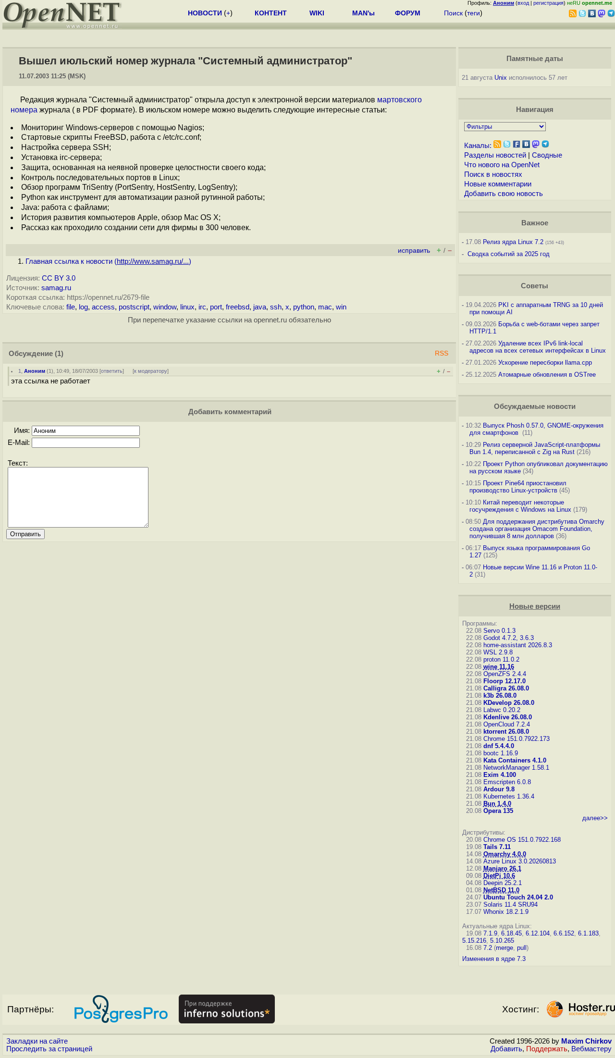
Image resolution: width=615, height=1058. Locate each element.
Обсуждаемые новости (535, 406)
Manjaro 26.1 (502, 868)
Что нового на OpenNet (502, 165)
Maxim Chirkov (586, 1041)
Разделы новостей (495, 155)
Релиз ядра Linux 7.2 (513, 242)
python (303, 307)
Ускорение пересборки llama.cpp (545, 362)
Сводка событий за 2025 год (508, 254)
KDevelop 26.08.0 (508, 702)
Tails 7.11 (497, 846)
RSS (441, 353)
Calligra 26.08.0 (506, 688)
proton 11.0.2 (501, 659)
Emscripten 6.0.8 (507, 782)
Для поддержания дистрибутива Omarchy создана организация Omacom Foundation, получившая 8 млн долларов (536, 529)
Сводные (547, 155)
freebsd (237, 307)
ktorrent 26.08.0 (506, 731)
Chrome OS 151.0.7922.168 (522, 839)
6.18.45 (511, 933)
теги (473, 13)
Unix (500, 77)
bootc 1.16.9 (500, 753)
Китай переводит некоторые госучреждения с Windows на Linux (520, 506)
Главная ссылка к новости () (108, 261)
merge (504, 947)
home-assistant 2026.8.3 (517, 645)
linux (187, 307)
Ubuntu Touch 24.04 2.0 (518, 897)
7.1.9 (490, 933)
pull (522, 947)
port (216, 307)
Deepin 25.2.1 (502, 882)
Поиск (453, 13)
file (70, 307)
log (83, 307)
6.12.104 (538, 933)
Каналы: (478, 145)
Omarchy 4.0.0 (504, 854)
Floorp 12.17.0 (504, 681)
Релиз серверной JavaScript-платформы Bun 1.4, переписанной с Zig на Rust (534, 448)
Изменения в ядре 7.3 (494, 958)
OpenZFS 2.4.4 (504, 673)
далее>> (595, 818)
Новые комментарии (497, 184)
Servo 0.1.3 (499, 630)
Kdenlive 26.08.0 (507, 717)
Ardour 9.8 (499, 789)
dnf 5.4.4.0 (498, 746)
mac (325, 307)
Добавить (506, 1049)
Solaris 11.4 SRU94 (510, 904)
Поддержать (546, 1049)
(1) (59, 353)
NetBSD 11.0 (501, 890)
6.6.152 (564, 933)
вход (523, 3)
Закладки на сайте (37, 1041)
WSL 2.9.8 (498, 652)
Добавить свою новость (503, 193)
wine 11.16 (498, 666)
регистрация (548, 3)
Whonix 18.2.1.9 (506, 911)
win (341, 307)
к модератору (150, 371)
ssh (276, 307)
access (103, 307)
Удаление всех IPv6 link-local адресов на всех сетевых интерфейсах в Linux (537, 347)
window (164, 307)
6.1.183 (588, 933)
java (259, 307)
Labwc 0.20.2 (501, 710)
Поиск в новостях (493, 174)
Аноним (34, 371)
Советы (534, 286)
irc (202, 307)
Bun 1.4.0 (497, 803)
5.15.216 (474, 940)
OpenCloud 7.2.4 (506, 724)
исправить (414, 250)
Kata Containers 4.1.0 (514, 760)
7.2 (487, 947)
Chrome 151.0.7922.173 (516, 738)
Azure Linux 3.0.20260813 (519, 861)
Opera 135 (498, 810)
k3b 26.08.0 (500, 695)
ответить (112, 371)
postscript (134, 307)
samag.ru (56, 288)
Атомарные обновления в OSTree (547, 374)
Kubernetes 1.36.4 (508, 796)
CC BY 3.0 (58, 278)
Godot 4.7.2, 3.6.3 (508, 637)
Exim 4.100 (499, 774)
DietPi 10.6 (499, 875)
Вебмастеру (591, 1049)
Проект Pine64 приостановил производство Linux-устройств (517, 487)
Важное (534, 223)
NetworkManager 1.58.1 (516, 767)
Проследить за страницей (49, 1049)
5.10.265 (502, 940)
